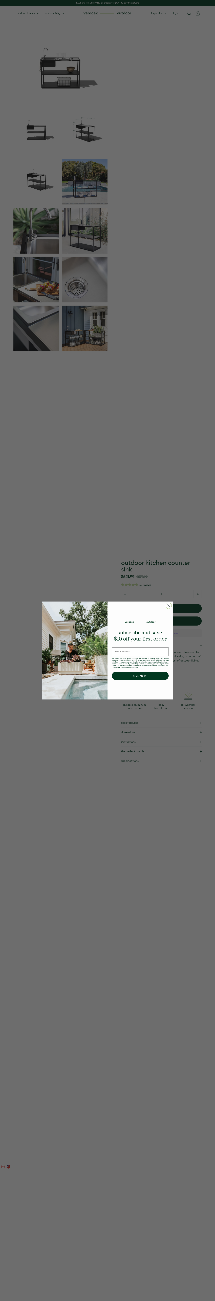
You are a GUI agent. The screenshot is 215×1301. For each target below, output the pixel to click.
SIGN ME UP (140, 675)
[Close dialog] (169, 606)
